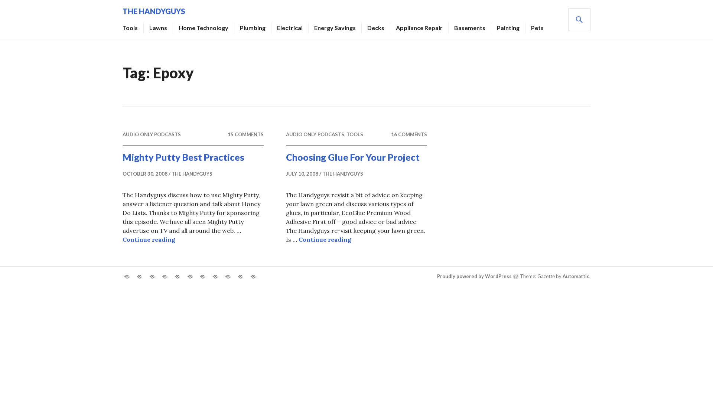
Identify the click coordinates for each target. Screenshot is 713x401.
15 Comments (246, 134)
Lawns (158, 27)
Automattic (576, 276)
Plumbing (253, 27)
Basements (469, 27)
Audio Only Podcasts (152, 134)
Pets (537, 27)
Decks (375, 27)
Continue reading (149, 239)
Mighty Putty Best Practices (183, 157)
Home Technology (203, 27)
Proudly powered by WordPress (474, 276)
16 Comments (409, 134)
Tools (130, 27)
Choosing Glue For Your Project (353, 157)
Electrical (290, 27)
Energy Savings (335, 27)
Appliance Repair (419, 27)
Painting (508, 27)
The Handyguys (154, 11)
